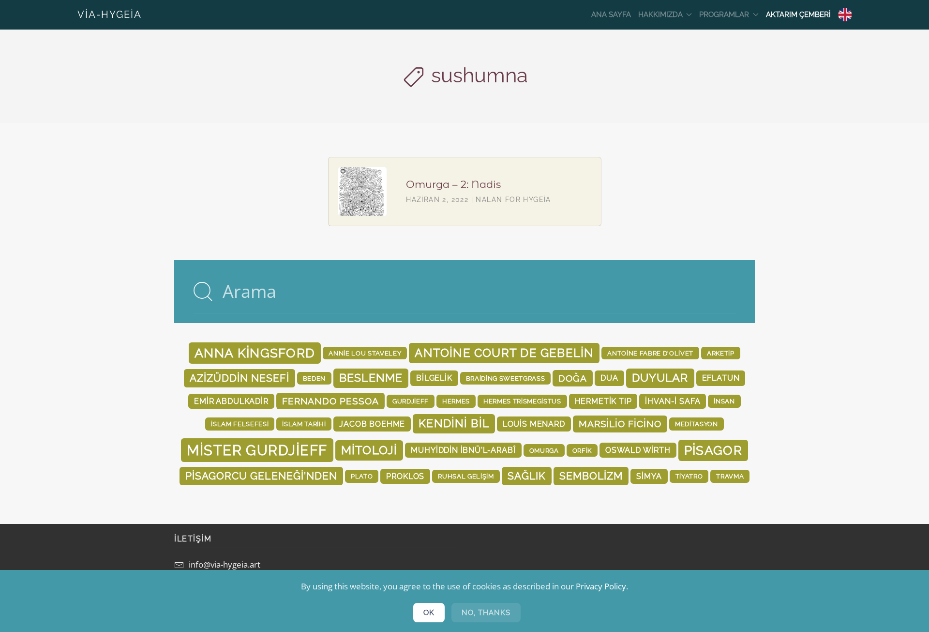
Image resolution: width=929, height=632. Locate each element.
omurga (544, 450)
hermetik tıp (603, 401)
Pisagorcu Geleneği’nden (261, 476)
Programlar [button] (724, 14)
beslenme (371, 377)
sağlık (527, 476)
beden (314, 378)
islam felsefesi (240, 424)
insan (724, 401)
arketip (720, 353)
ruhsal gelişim (466, 476)
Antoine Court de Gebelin (504, 353)
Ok (429, 612)
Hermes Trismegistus (522, 401)
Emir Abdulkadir (231, 401)
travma (730, 476)
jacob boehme (372, 424)
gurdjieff (410, 401)
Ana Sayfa (611, 14)
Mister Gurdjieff (257, 450)
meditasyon (696, 424)
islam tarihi (304, 424)
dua (609, 378)
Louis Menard (534, 424)
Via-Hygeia (109, 14)
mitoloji (369, 450)
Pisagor (713, 450)
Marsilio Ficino (620, 423)
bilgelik (434, 378)
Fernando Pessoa (330, 401)
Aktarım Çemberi (798, 14)
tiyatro (689, 476)
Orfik (582, 450)
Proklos (405, 476)
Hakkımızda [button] (660, 14)
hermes (456, 401)
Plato (362, 476)
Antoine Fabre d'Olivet (650, 353)
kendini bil (454, 423)
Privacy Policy (601, 586)
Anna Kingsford (255, 353)
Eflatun (721, 378)
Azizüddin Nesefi (239, 378)
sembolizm (591, 476)
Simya (648, 476)
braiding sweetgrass (505, 378)
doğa (572, 378)
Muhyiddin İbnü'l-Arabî (463, 450)
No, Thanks (486, 612)
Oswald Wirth (638, 450)
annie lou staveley (365, 353)
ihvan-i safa (672, 401)
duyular (660, 377)
